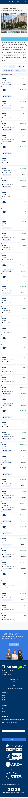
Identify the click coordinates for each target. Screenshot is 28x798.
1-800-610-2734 (15, 679)
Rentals (6, 66)
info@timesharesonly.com (16, 688)
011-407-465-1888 (17, 684)
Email (3, 728)
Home (3, 695)
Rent (3, 711)
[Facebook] (9, 789)
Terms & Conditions (6, 784)
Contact (4, 700)
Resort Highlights (14, 39)
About (3, 697)
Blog (3, 699)
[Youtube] (16, 789)
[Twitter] (12, 789)
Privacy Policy (15, 784)
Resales (12, 66)
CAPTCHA (5, 734)
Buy (3, 708)
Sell (3, 710)
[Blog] (19, 789)
